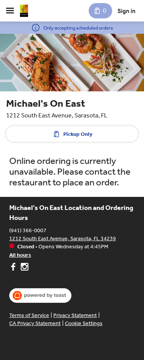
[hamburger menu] (10, 10)
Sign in (127, 11)
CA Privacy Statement (35, 323)
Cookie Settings (84, 323)
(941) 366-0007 (27, 230)
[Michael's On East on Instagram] (23, 268)
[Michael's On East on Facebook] (14, 268)
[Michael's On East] (24, 11)
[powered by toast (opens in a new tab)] (40, 295)
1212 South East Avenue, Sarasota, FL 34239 (62, 238)
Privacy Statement (75, 315)
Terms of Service (29, 315)
